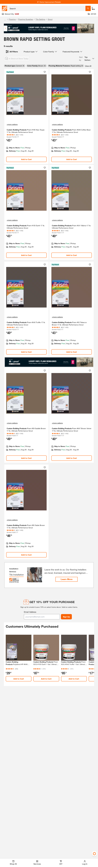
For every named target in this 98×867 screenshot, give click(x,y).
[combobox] (46, 8)
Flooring (12, 19)
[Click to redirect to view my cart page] (93, 8)
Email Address (30, 612)
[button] (86, 58)
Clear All (88, 66)
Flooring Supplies (25, 19)
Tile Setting (40, 19)
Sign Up (66, 617)
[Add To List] (45, 72)
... (5, 20)
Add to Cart (26, 159)
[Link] (26, 116)
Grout (50, 19)
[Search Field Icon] (88, 8)
